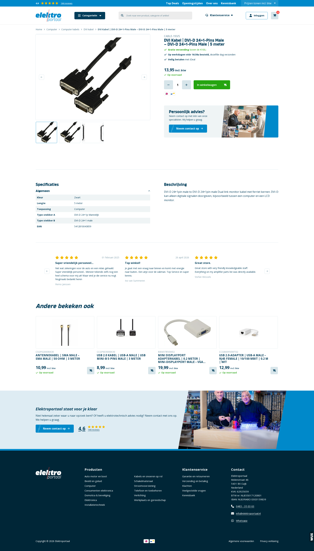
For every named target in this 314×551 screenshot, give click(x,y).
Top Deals (172, 3)
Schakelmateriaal (143, 481)
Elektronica (91, 500)
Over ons (212, 3)
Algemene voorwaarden (241, 541)
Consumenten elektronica (99, 490)
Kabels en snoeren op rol (148, 476)
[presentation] (47, 271)
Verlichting (140, 495)
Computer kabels (70, 29)
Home (39, 29)
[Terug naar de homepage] (48, 15)
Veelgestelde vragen (194, 490)
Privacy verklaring (269, 541)
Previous (41, 77)
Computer (51, 29)
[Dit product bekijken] (65, 332)
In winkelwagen (207, 85)
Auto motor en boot (96, 476)
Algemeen (43, 190)
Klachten (187, 485)
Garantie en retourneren (196, 476)
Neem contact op (54, 428)
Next (144, 77)
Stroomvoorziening (145, 485)
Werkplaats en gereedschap (150, 500)
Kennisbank (228, 3)
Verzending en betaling (195, 481)
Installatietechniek (95, 504)
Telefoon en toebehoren (148, 490)
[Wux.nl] (311, 536)
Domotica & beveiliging (97, 495)
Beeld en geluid (93, 481)
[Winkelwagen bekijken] (274, 15)
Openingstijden (192, 3)
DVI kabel (89, 29)
